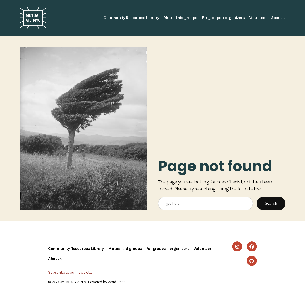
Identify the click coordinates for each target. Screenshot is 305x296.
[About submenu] (284, 18)
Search (271, 203)
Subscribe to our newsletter (71, 272)
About (276, 17)
